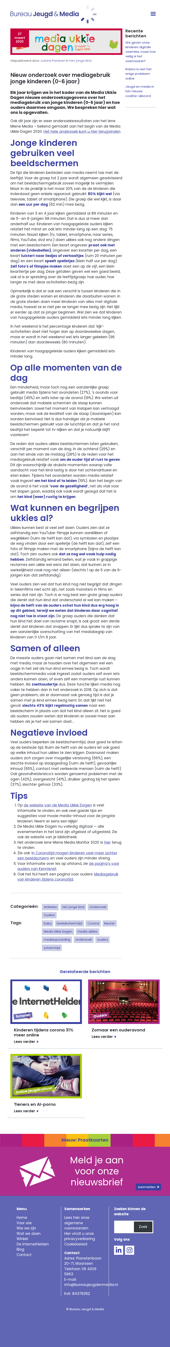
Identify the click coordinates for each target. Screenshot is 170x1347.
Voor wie (24, 1222)
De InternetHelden (33, 1244)
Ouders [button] (49, 915)
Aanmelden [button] (147, 1187)
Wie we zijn (26, 1228)
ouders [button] (102, 939)
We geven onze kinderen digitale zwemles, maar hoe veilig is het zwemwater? (140, 51)
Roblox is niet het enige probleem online (138, 74)
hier (107, 842)
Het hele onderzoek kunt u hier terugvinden (82, 131)
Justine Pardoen (52, 60)
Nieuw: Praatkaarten (85, 1140)
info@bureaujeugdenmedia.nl (91, 1284)
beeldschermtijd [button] (69, 923)
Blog (20, 1249)
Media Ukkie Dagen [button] (58, 931)
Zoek (143, 1226)
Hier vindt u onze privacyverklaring (79, 1236)
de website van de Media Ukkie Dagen (58, 805)
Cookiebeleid (75, 1244)
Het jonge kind (80, 60)
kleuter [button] (109, 923)
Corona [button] (93, 923)
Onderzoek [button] (98, 907)
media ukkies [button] (87, 931)
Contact (24, 1254)
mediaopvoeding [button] (57, 939)
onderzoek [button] (83, 939)
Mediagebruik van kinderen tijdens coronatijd (67, 877)
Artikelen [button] (50, 907)
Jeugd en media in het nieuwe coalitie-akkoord (139, 91)
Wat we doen (29, 1233)
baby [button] (48, 923)
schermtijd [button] (52, 948)
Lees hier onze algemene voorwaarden (76, 1223)
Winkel (22, 1238)
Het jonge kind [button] (73, 907)
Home (22, 1217)
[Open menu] (154, 14)
